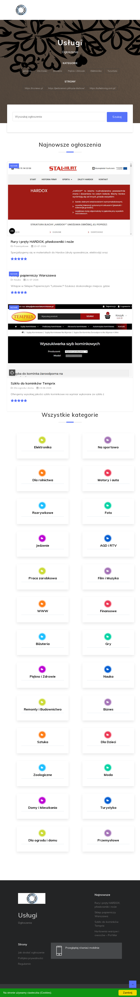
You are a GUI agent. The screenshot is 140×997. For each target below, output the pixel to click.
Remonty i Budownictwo (43, 709)
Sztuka (42, 742)
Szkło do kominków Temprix (33, 383)
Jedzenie (27, 70)
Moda (108, 775)
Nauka (17, 279)
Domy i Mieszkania (42, 807)
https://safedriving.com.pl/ (102, 88)
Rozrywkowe (42, 513)
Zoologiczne (42, 775)
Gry (108, 644)
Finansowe (108, 611)
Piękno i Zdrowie (76, 70)
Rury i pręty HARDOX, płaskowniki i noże (42, 241)
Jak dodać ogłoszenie (31, 952)
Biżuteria (57, 70)
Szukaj (117, 117)
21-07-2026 (32, 279)
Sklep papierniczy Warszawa (33, 275)
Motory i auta (108, 480)
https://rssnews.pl (34, 88)
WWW (42, 611)
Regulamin (24, 963)
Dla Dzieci (42, 70)
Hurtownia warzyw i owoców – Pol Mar (107, 933)
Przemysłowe (21, 246)
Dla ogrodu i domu (24, 388)
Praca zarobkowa (43, 578)
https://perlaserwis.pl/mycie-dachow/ (66, 88)
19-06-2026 (45, 388)
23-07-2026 (40, 246)
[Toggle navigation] (128, 10)
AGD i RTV (108, 545)
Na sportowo (108, 447)
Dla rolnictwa (42, 480)
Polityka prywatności (30, 958)
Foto (108, 513)
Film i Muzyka (108, 578)
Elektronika (96, 70)
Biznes (108, 709)
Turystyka (112, 70)
